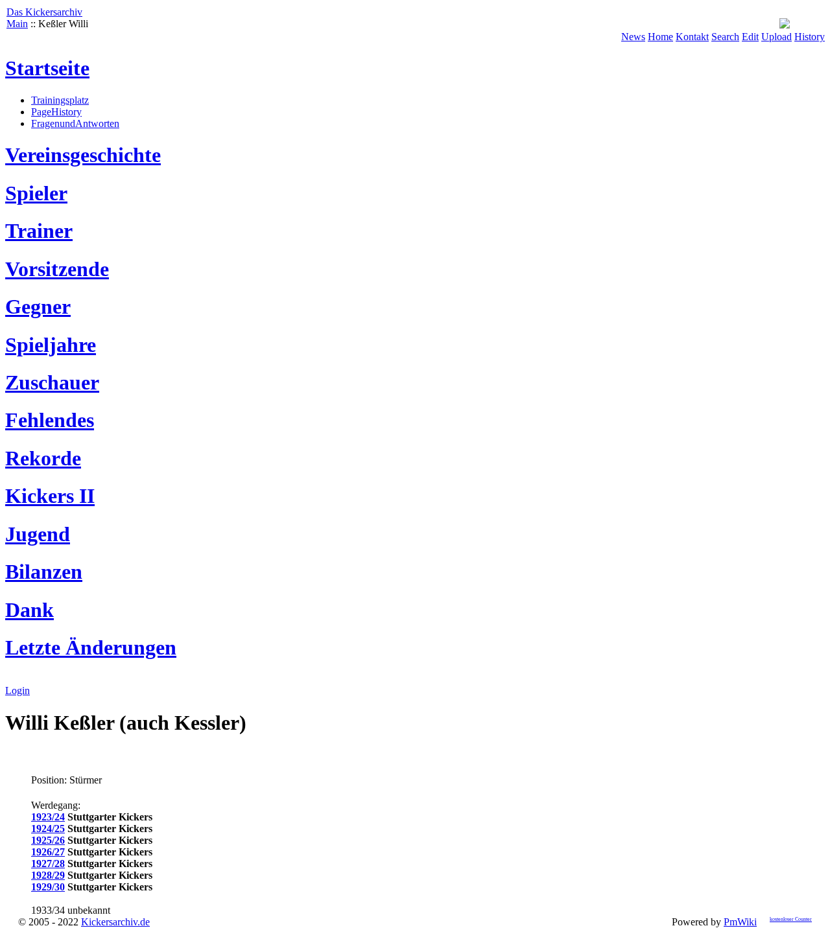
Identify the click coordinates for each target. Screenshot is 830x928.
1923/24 (48, 816)
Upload (776, 36)
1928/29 (48, 875)
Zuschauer (52, 382)
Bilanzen (43, 571)
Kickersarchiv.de (115, 921)
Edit (750, 36)
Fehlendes (49, 420)
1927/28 (48, 863)
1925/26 (48, 840)
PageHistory (56, 111)
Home (660, 36)
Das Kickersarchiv (44, 11)
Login (17, 690)
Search (725, 36)
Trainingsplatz (60, 100)
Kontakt (692, 36)
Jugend (37, 534)
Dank (29, 609)
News (633, 36)
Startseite (47, 68)
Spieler (36, 193)
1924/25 (48, 828)
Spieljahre (50, 344)
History (809, 36)
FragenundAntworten (75, 123)
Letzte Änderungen (90, 647)
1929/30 (48, 886)
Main (17, 23)
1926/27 (48, 851)
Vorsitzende (57, 269)
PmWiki (740, 921)
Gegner (38, 306)
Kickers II (50, 495)
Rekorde (43, 458)
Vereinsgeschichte (83, 155)
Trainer (39, 230)
